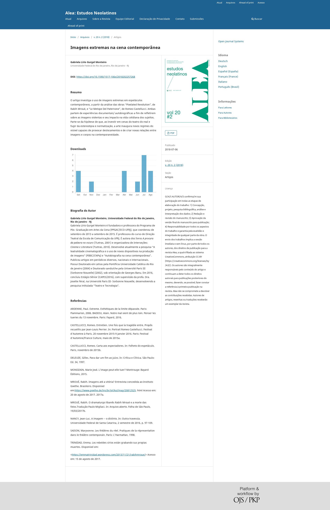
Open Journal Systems (231, 41)
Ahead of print (76, 25)
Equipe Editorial (125, 18)
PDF (172, 132)
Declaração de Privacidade (155, 18)
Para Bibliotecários (227, 117)
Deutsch (223, 61)
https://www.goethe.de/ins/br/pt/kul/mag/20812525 (105, 390)
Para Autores (225, 112)
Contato (179, 18)
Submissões (197, 18)
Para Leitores (225, 107)
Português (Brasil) (228, 86)
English (222, 66)
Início (73, 37)
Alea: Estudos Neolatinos (90, 13)
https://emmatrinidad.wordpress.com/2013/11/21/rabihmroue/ (108, 454)
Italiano (222, 81)
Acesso (261, 2)
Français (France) (228, 76)
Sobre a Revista (101, 18)
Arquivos (82, 18)
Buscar (258, 18)
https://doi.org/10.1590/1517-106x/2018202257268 (105, 76)
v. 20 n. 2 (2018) (101, 37)
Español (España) (228, 71)
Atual (68, 18)
